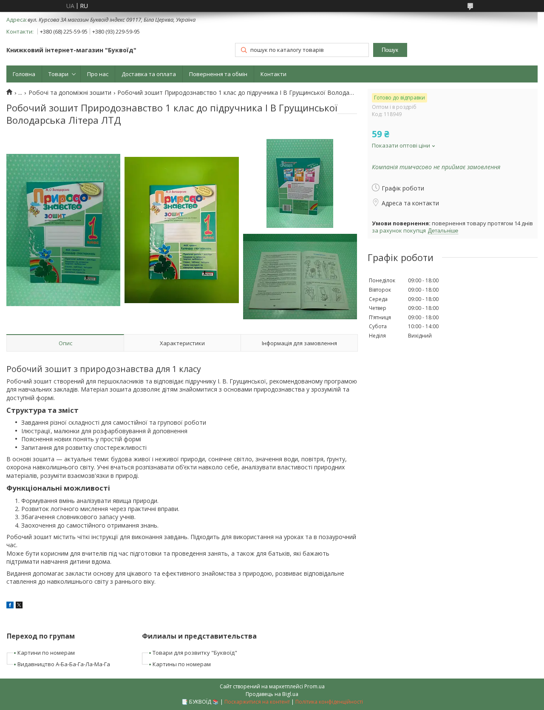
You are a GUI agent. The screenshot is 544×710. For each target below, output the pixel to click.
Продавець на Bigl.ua (272, 694)
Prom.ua (314, 686)
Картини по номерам (46, 652)
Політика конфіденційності (329, 701)
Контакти (273, 74)
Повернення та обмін (218, 74)
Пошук (390, 50)
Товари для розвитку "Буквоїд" (195, 652)
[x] (19, 606)
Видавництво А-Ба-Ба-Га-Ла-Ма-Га (63, 664)
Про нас (97, 74)
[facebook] (10, 606)
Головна (24, 74)
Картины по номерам (182, 664)
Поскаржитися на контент (257, 701)
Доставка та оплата (149, 74)
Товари (58, 74)
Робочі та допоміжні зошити (69, 93)
